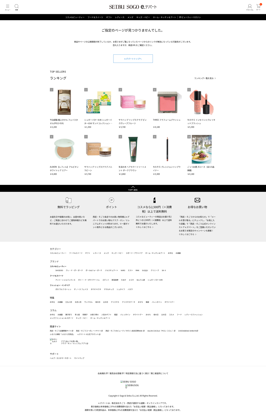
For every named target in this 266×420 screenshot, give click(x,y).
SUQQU (145, 270)
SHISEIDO (59, 270)
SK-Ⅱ (164, 270)
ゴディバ (105, 280)
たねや (123, 280)
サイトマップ (79, 358)
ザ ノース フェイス (81, 289)
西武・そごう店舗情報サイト (60, 331)
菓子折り (68, 314)
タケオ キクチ (96, 289)
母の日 (97, 302)
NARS (123, 270)
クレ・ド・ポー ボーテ (74, 270)
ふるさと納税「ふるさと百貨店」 (62, 334)
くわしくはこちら (143, 227)
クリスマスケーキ (128, 302)
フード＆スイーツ (95, 17)
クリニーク (155, 270)
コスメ (171, 314)
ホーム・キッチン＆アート (164, 17)
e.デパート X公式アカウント (88, 334)
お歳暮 (178, 253)
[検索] (16, 7)
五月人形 (78, 302)
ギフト (109, 17)
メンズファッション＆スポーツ (61, 318)
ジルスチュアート (111, 270)
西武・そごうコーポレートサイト (88, 331)
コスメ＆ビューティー (75, 17)
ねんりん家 (141, 280)
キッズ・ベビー (143, 17)
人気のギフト (106, 314)
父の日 (105, 302)
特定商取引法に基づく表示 (137, 373)
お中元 (170, 253)
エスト (130, 270)
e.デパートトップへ (133, 58)
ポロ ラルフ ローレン (63, 289)
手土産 (77, 314)
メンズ (130, 17)
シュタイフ (121, 289)
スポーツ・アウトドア (134, 253)
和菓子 (85, 314)
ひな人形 (68, 302)
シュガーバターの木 (155, 280)
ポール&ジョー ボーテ (94, 270)
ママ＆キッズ (109, 289)
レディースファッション (194, 314)
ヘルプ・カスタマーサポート (60, 358)
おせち (140, 302)
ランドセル (88, 302)
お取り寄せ (94, 314)
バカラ (130, 289)
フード (179, 314)
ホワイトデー (170, 302)
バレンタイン (157, 302)
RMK (137, 270)
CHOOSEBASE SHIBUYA (187, 331)
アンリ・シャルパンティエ (65, 280)
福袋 (147, 302)
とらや (131, 280)
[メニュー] (7, 7)
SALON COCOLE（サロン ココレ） (160, 331)
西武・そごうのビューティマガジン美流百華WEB (124, 331)
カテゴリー (55, 248)
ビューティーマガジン (191, 17)
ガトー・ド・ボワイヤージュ (89, 280)
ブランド (54, 261)
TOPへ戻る (133, 190)
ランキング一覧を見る (204, 78)
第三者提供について (159, 373)
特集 (52, 297)
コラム (53, 310)
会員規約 (101, 373)
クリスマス (115, 302)
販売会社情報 (115, 373)
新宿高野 (115, 280)
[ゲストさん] (250, 7)
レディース (119, 17)
